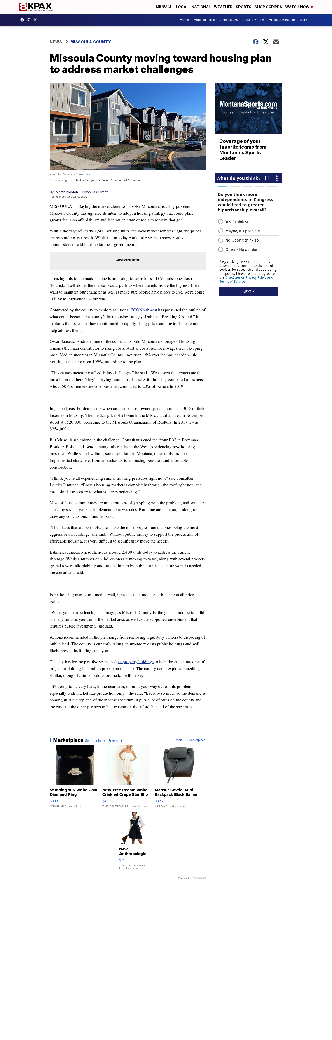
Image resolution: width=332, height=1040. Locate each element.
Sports (243, 7)
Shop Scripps (268, 7)
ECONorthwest (144, 310)
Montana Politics (205, 19)
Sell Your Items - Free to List (104, 740)
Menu (162, 7)
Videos (185, 19)
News (56, 42)
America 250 (229, 19)
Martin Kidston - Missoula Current (82, 192)
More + (305, 19)
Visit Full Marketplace (191, 740)
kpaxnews (36, 20)
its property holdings (136, 661)
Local (182, 7)
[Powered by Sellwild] (199, 877)
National (201, 7)
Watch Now (298, 7)
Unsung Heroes (253, 19)
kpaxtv (23, 20)
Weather (223, 7)
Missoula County (90, 42)
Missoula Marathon (282, 19)
